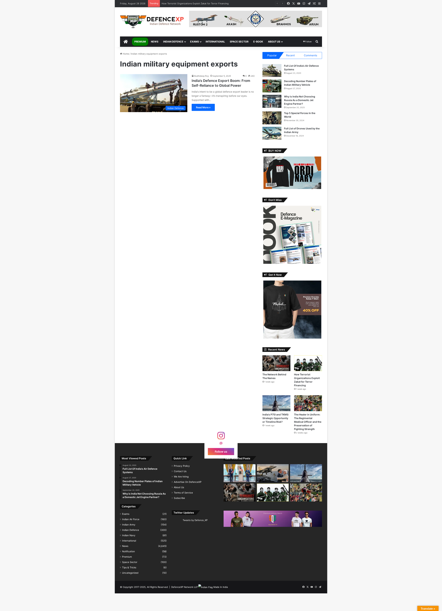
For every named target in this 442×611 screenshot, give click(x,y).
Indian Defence (173, 41)
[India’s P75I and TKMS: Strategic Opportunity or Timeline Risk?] (276, 403)
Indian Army (128, 524)
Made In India (220, 587)
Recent (290, 55)
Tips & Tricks (129, 567)
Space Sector (239, 41)
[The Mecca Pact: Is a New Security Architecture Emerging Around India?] (240, 473)
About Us (274, 41)
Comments (310, 55)
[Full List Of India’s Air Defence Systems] (271, 70)
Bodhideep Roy (201, 76)
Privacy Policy (182, 466)
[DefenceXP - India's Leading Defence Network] (152, 22)
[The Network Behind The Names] (276, 363)
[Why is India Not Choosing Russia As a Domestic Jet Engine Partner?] (271, 101)
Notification (128, 551)
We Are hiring (181, 476)
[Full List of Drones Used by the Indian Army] (271, 133)
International (215, 41)
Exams (194, 41)
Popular (272, 55)
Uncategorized (130, 572)
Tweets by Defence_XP (195, 520)
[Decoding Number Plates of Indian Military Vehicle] (271, 85)
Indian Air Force (130, 519)
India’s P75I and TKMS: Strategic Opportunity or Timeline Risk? (195, 3)
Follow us (221, 451)
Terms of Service (183, 492)
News (154, 41)
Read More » (203, 107)
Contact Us (180, 471)
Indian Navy (128, 535)
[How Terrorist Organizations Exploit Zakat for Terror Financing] (308, 363)
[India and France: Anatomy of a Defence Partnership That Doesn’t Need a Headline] (273, 473)
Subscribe (179, 498)
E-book (258, 41)
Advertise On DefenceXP (187, 482)
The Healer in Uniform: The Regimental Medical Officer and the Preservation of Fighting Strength (307, 421)
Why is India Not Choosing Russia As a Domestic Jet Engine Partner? (299, 100)
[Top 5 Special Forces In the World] (271, 117)
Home (125, 53)
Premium (140, 41)
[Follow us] (221, 437)
